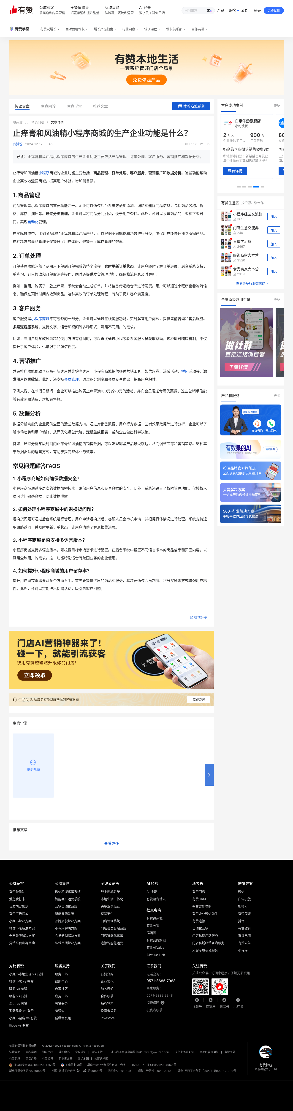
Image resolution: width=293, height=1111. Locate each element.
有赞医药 (229, 1052)
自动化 (32, 222)
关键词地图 (101, 1058)
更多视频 (33, 769)
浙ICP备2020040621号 (161, 1065)
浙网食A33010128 (119, 1071)
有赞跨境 (14, 1058)
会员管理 (71, 379)
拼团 (185, 371)
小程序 (43, 173)
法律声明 (14, 1052)
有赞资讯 (47, 1058)
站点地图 (83, 1058)
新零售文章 (65, 1058)
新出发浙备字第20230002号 (27, 1071)
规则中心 (64, 1052)
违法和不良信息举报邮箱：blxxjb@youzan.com (140, 1052)
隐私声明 (31, 1052)
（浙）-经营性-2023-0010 (153, 1071)
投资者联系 (154, 1010)
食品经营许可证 (209, 1052)
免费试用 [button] (273, 10)
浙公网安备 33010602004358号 (34, 1065)
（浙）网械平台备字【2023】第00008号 (76, 1071)
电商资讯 (19, 122)
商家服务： (159, 991)
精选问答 (37, 122)
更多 (277, 105)
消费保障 (152, 1003)
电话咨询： (161, 977)
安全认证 (80, 1052)
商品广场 (31, 1058)
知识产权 (47, 1052)
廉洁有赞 (97, 1052)
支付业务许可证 (184, 1052)
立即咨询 (199, 699)
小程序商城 (40, 318)
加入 (274, 216)
